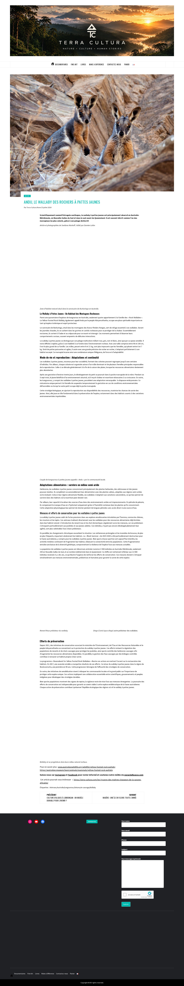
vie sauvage (84, 787)
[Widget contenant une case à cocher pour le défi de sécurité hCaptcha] (137, 895)
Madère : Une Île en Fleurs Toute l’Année (119, 796)
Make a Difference (96, 64)
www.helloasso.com (133, 774)
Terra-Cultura (32, 207)
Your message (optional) (131, 859)
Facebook (72, 774)
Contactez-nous (114, 64)
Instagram (60, 774)
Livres (83, 64)
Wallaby (93, 787)
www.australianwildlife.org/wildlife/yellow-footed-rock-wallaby (86, 767)
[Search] (169, 64)
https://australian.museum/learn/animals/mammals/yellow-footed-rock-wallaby (76, 770)
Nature (27, 196)
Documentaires (61, 64)
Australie (60, 787)
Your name (125, 821)
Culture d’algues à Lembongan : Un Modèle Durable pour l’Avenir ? (65, 797)
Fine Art (74, 64)
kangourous (69, 787)
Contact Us (92, 821)
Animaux (53, 787)
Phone (123, 840)
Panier (126, 64)
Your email (125, 830)
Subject (124, 849)
